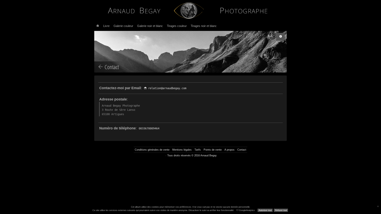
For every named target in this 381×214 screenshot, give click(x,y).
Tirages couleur (177, 26)
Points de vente (213, 149)
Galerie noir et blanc (150, 26)
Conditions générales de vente (152, 149)
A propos (229, 149)
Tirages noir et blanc (204, 26)
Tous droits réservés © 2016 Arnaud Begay (192, 155)
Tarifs (197, 149)
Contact (241, 149)
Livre (106, 26)
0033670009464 (149, 128)
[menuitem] (97, 26)
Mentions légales (182, 149)
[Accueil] (97, 26)
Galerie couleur (123, 26)
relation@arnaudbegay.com (166, 88)
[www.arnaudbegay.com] (189, 10)
